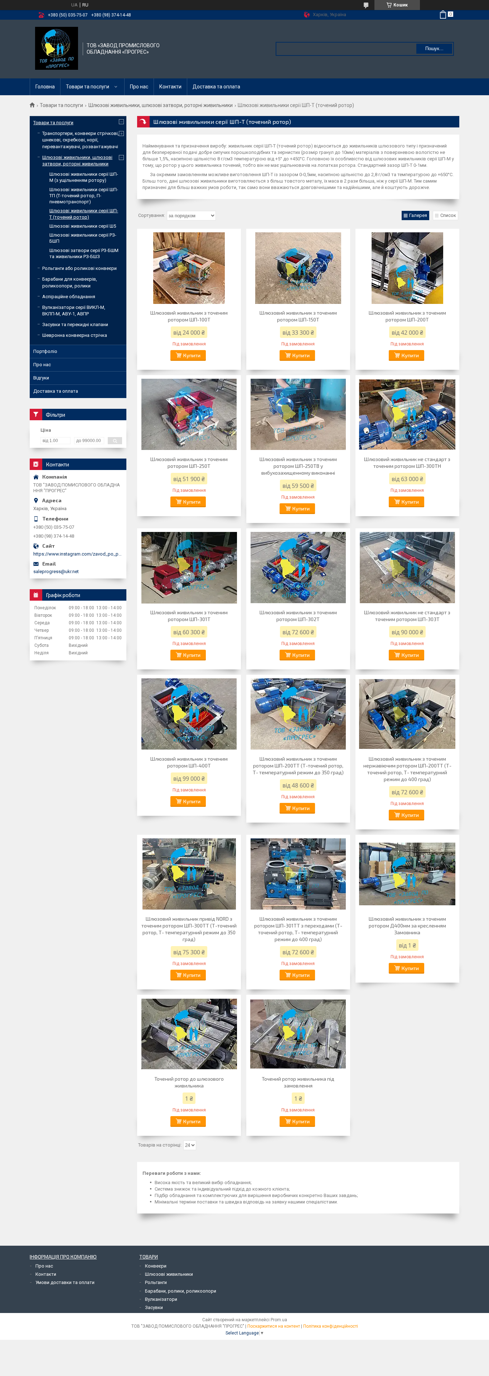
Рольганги (156, 1282)
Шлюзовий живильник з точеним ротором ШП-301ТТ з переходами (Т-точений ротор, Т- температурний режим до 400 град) (298, 929)
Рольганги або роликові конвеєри (79, 268)
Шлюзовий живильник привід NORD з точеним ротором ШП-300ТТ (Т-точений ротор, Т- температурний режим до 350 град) (189, 929)
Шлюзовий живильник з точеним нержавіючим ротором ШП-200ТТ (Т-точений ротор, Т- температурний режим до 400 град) (407, 769)
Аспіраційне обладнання (68, 296)
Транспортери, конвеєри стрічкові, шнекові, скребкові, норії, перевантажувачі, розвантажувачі (80, 140)
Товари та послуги (87, 86)
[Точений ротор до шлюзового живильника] (189, 1034)
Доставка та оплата (216, 86)
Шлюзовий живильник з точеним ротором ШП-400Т (189, 762)
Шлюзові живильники (169, 1274)
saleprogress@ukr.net (56, 571)
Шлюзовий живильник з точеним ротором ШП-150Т (298, 316)
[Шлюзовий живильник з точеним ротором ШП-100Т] (189, 268)
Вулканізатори (161, 1299)
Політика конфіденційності (330, 1326)
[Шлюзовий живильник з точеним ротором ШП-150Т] (298, 268)
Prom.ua (279, 1319)
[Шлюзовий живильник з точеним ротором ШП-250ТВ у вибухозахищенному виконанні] (298, 414)
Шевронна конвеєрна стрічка (74, 335)
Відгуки (41, 378)
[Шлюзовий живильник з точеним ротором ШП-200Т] (407, 268)
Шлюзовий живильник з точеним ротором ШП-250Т (189, 462)
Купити (191, 355)
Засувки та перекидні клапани (75, 324)
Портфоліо (45, 351)
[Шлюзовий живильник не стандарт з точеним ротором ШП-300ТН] (407, 414)
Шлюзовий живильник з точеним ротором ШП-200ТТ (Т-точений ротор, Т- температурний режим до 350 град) (298, 765)
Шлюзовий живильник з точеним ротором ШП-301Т (189, 615)
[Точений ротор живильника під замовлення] (298, 1034)
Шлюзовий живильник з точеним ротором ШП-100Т (189, 316)
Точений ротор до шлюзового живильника (189, 1082)
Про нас (139, 86)
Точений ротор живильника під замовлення (298, 1082)
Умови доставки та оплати (65, 1282)
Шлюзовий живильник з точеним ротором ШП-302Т (298, 615)
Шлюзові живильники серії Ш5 (82, 226)
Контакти (170, 86)
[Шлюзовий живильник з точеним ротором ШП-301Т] (189, 568)
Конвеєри (155, 1266)
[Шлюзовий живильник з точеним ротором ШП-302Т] (298, 568)
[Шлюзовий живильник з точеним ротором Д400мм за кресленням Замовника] (407, 874)
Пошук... (434, 48)
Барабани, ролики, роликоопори (180, 1291)
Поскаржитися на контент (273, 1326)
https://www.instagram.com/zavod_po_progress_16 (78, 554)
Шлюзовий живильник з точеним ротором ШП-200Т (407, 316)
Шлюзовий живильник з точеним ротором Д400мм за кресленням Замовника (407, 925)
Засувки (154, 1307)
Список (448, 215)
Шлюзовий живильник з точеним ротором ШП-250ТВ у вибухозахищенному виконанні (298, 466)
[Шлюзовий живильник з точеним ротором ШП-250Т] (189, 414)
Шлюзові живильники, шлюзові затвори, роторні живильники (160, 105)
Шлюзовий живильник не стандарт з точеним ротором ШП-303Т (407, 615)
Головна (45, 86)
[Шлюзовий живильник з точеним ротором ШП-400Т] (189, 714)
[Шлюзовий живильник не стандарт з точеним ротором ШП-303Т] (407, 568)
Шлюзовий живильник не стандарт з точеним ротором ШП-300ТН (407, 462)
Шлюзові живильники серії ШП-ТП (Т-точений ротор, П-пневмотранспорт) (83, 196)
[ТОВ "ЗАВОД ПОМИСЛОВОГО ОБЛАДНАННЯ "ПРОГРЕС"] (56, 48)
